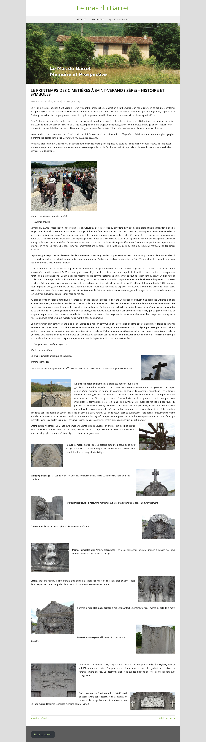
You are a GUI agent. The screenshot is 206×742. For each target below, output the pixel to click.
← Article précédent (40, 718)
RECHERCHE (98, 19)
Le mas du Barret (103, 7)
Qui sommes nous (119, 19)
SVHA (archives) (72, 101)
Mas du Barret (39, 101)
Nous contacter (43, 734)
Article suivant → (167, 718)
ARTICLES (81, 19)
